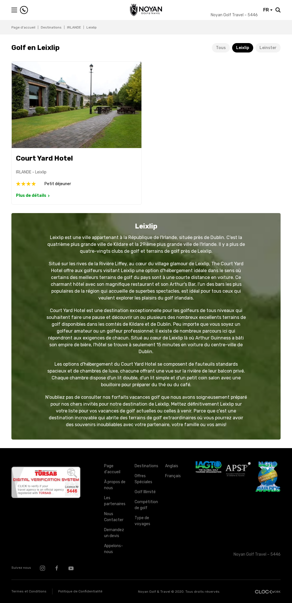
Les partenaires (114, 500)
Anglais (171, 466)
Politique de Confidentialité (80, 591)
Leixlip (242, 47)
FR (266, 10)
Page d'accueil (23, 27)
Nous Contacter (113, 516)
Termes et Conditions (28, 591)
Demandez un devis (114, 532)
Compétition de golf (146, 504)
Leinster (268, 47)
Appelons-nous (113, 548)
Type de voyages (142, 520)
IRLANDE (74, 27)
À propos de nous (114, 484)
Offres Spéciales (143, 479)
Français (173, 476)
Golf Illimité (145, 491)
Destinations (51, 27)
